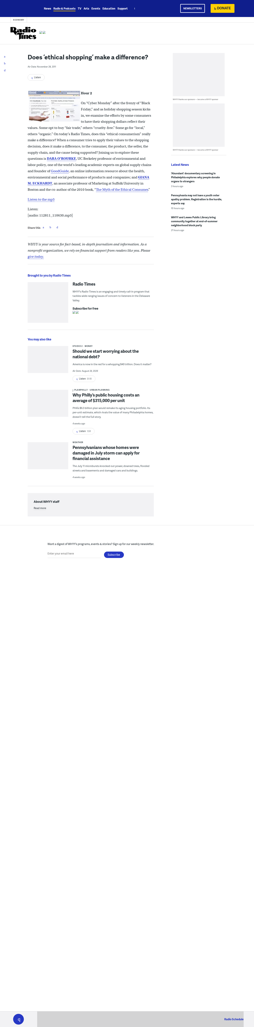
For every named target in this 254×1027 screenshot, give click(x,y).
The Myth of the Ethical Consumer (122, 189)
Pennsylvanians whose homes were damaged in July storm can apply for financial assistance (106, 452)
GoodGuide (60, 171)
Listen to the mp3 (41, 199)
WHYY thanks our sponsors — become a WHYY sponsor (195, 99)
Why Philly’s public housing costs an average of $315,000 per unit (106, 397)
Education (108, 8)
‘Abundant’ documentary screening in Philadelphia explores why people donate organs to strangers (195, 177)
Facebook (43, 227)
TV (79, 8)
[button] (18, 1019)
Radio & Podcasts (64, 8)
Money (89, 346)
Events (95, 8)
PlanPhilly (81, 389)
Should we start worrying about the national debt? (106, 353)
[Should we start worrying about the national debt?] (48, 362)
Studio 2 (78, 346)
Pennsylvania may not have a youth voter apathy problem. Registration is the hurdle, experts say (196, 199)
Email (57, 227)
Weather (78, 442)
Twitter (50, 227)
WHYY (23, 8)
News (47, 8)
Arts (86, 8)
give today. (36, 256)
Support (122, 8)
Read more (40, 508)
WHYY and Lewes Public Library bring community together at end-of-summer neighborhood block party (194, 221)
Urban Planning (100, 389)
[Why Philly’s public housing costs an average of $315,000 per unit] (48, 405)
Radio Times (84, 283)
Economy (18, 19)
